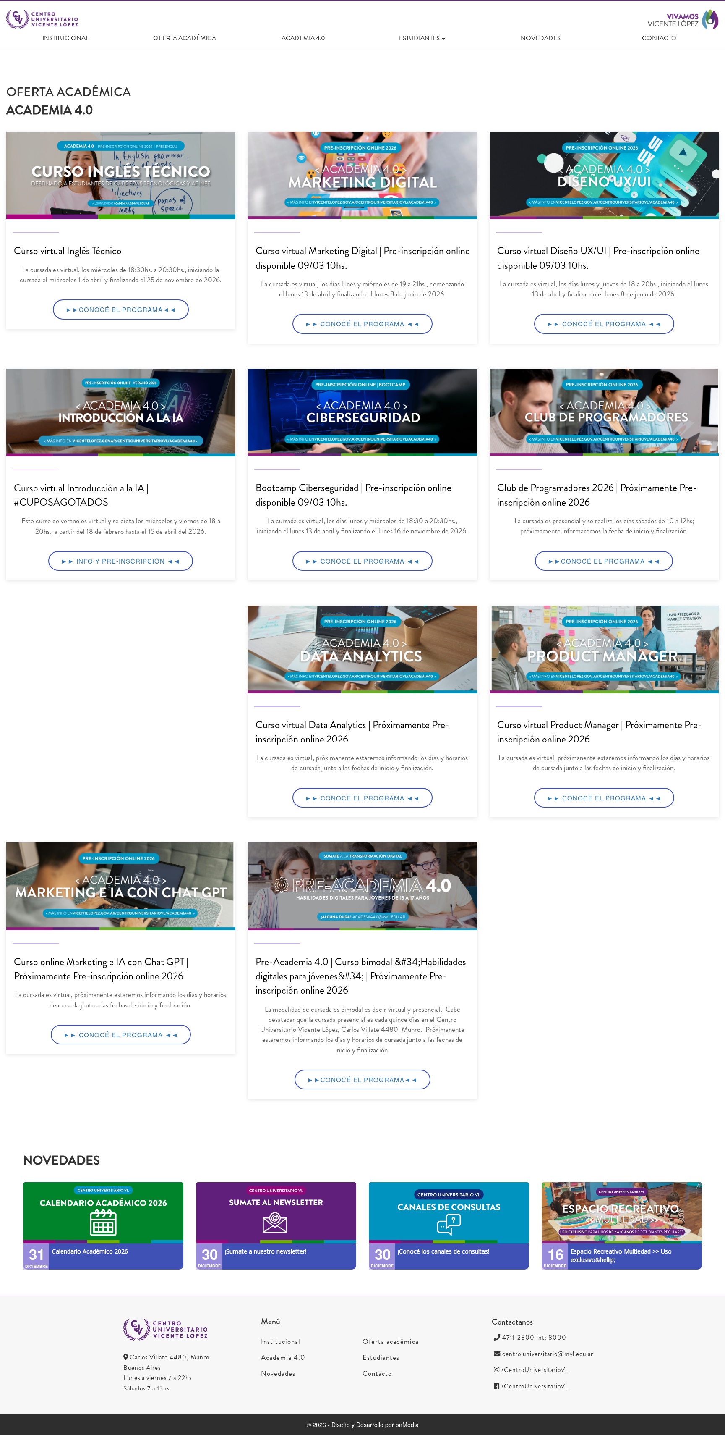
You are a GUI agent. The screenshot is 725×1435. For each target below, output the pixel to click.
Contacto (659, 38)
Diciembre (36, 1266)
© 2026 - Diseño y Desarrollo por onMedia (363, 1424)
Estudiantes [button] (419, 38)
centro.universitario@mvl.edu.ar (547, 1354)
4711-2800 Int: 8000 (533, 1337)
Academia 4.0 (303, 38)
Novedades (541, 38)
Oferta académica (184, 38)
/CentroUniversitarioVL (534, 1370)
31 (37, 1253)
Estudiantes (380, 1357)
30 (210, 1253)
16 (555, 1253)
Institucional (65, 38)
